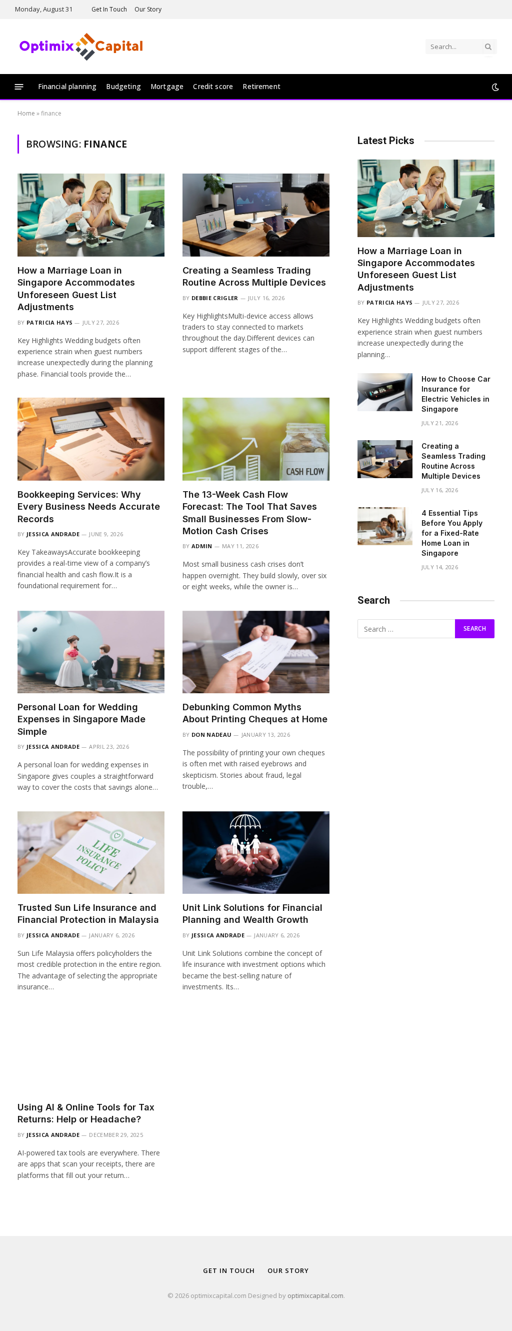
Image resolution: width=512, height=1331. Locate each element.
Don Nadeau (212, 734)
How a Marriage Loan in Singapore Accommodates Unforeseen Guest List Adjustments (76, 288)
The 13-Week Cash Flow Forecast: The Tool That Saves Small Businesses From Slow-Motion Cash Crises (249, 512)
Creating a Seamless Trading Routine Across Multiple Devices (254, 276)
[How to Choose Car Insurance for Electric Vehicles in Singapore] (385, 392)
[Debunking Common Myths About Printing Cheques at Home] (256, 652)
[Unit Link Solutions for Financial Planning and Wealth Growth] (256, 852)
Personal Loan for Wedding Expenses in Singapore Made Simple (82, 719)
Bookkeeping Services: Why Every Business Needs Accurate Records (89, 506)
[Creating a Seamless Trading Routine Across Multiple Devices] (256, 215)
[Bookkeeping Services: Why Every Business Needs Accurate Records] (91, 439)
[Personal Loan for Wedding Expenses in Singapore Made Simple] (91, 652)
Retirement (261, 86)
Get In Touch (109, 9)
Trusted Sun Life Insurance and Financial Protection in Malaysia (88, 913)
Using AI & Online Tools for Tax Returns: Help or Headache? (86, 1113)
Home (26, 113)
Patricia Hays (49, 322)
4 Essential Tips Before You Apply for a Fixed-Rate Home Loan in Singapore (452, 533)
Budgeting (123, 86)
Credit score (213, 86)
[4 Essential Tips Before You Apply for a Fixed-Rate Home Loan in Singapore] (385, 526)
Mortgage (167, 86)
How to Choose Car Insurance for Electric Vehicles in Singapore (456, 394)
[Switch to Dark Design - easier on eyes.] (495, 87)
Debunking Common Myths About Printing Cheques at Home (255, 713)
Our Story (148, 9)
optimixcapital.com (316, 1295)
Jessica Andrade (53, 534)
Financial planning (67, 86)
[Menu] (19, 87)
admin (202, 546)
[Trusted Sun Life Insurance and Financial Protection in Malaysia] (91, 852)
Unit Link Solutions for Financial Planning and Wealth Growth (252, 913)
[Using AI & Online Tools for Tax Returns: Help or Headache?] (91, 1051)
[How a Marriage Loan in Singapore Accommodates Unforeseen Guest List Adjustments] (91, 215)
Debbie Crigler (215, 298)
